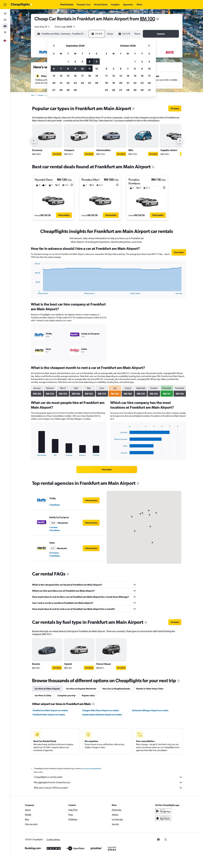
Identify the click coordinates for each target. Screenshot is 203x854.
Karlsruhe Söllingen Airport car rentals (150, 710)
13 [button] (54, 75)
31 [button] (149, 90)
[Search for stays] (5, 20)
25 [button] (89, 82)
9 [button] (75, 68)
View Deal (57, 154)
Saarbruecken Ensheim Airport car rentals (102, 714)
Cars (32, 95)
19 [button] (96, 75)
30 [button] (75, 90)
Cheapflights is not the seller (48, 777)
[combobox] (42, 26)
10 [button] (82, 68)
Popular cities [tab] (88, 695)
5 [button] (96, 61)
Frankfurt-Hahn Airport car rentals (49, 714)
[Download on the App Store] (163, 818)
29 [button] (68, 90)
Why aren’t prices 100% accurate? (51, 787)
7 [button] (61, 68)
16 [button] (75, 75)
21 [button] (61, 82)
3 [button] (82, 61)
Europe (40, 95)
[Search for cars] (5, 26)
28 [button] (60, 90)
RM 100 (147, 18)
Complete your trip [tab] (66, 695)
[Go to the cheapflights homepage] (22, 4)
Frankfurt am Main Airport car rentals (50, 710)
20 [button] (53, 82)
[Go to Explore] (5, 32)
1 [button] (68, 61)
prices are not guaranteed (91, 768)
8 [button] (68, 68)
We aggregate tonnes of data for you (52, 782)
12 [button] (96, 68)
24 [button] (82, 82)
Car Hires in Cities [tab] (43, 695)
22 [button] (68, 82)
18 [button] (89, 75)
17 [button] (82, 75)
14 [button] (61, 75)
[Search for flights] (5, 14)
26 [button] (96, 82)
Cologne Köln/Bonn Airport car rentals (100, 710)
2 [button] (75, 61)
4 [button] (89, 61)
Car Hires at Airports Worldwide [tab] (81, 688)
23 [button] (75, 82)
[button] (5, 4)
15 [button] (68, 75)
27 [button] (53, 90)
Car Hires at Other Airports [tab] (47, 688)
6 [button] (54, 68)
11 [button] (89, 68)
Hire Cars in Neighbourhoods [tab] (116, 688)
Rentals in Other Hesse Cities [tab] (149, 688)
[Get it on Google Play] (163, 811)
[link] (174, 108)
